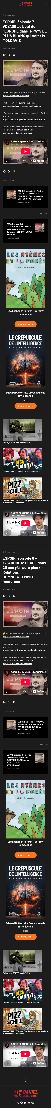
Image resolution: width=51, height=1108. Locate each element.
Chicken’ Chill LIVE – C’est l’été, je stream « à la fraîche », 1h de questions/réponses (25, 501)
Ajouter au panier (25, 324)
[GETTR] (25, 1103)
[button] (4, 4)
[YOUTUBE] (29, 1103)
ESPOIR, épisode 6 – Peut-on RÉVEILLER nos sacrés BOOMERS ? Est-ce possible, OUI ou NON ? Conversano (31, 195)
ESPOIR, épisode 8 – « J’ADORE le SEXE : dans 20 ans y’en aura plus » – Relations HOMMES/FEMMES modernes (19, 229)
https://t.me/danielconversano (17, 663)
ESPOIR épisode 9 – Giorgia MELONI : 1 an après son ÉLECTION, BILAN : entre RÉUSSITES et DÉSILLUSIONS (19, 759)
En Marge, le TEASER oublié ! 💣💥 (17, 442)
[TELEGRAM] (21, 1103)
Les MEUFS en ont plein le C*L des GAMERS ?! (21, 472)
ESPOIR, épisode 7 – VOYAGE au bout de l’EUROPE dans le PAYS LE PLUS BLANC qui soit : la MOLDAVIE (31, 725)
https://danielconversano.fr (16, 636)
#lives (30, 129)
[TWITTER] (18, 1103)
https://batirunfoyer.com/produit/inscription (24, 119)
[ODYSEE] (32, 1103)
